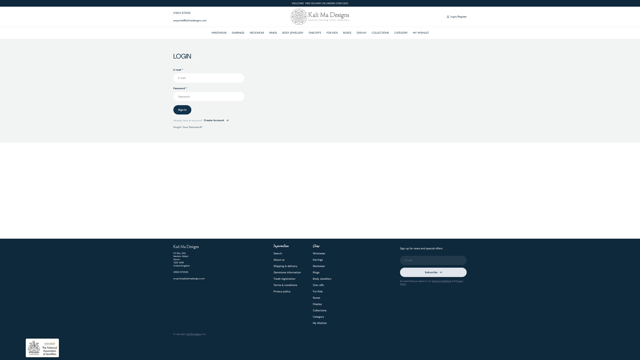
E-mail (178, 69)
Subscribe (431, 272)
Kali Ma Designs (193, 334)
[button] (457, 17)
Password (180, 88)
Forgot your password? (187, 127)
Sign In (182, 110)
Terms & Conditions (441, 281)
